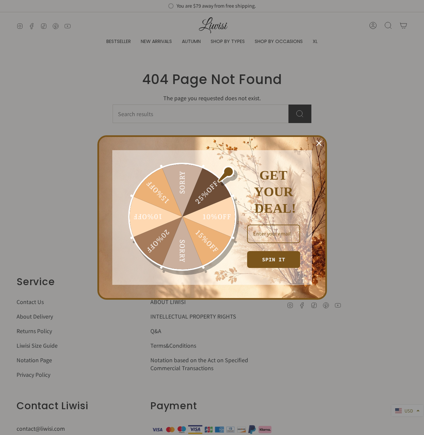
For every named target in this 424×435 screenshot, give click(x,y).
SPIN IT (273, 259)
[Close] (319, 143)
